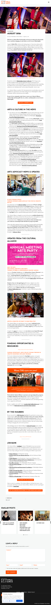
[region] (13, 597)
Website (35, 565)
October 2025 (40, 523)
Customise (6, 600)
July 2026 (9, 499)
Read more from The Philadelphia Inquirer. (27, 126)
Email (21, 565)
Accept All (19, 600)
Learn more (16, 486)
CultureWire (10, 31)
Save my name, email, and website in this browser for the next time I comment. (22, 568)
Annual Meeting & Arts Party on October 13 (23, 48)
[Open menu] (48, 2)
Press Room (24, 592)
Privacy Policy (31, 592)
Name (7, 565)
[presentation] (8, 516)
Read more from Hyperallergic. (28, 159)
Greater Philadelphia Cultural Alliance (15, 36)
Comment (8, 550)
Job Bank (19, 446)
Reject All (13, 600)
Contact (18, 592)
